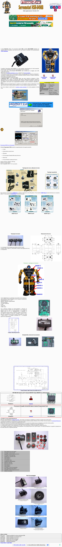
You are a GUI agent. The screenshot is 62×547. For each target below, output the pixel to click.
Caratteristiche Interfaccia (53, 78)
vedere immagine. (4, 51)
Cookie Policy (9, 542)
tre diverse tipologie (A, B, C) (12, 72)
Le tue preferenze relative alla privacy (36, 545)
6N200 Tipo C (14, 193)
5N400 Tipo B (44, 192)
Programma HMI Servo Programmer (7, 145)
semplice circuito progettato (21, 87)
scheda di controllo (15, 419)
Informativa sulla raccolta (19, 545)
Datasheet (31, 403)
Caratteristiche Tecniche (44, 78)
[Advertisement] (31, 38)
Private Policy (3, 542)
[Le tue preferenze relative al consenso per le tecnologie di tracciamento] (60, 545)
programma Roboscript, (56, 420)
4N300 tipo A (15, 192)
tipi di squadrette (27, 72)
